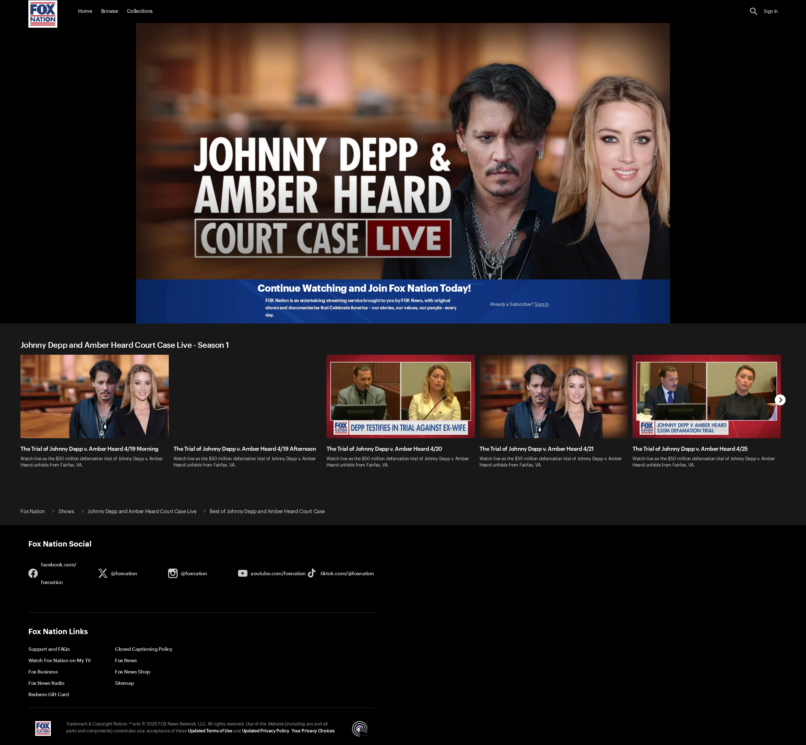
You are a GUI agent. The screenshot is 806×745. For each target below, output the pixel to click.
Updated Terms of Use (210, 731)
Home (85, 11)
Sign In (541, 304)
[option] (96, 415)
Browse (109, 11)
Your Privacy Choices (313, 731)
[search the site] (754, 11)
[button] (754, 11)
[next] (780, 400)
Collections (140, 11)
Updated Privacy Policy (265, 731)
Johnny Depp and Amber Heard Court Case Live (142, 511)
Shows (66, 511)
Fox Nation (32, 511)
